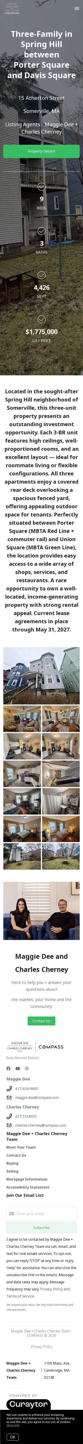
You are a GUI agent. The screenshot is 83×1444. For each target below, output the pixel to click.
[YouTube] (17, 1068)
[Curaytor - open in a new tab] (28, 1409)
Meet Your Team (21, 1147)
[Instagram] (27, 1068)
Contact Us (41, 1021)
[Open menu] (77, 8)
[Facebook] (8, 1068)
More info (13, 1425)
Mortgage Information (26, 1179)
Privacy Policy (41, 1346)
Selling (12, 1171)
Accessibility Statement (28, 1187)
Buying (12, 1163)
